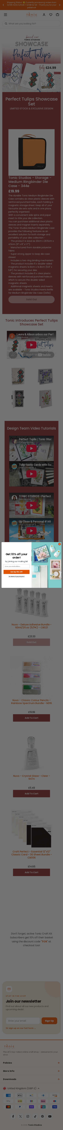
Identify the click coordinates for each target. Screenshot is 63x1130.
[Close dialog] (59, 544)
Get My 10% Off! (16, 572)
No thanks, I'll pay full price (16, 576)
